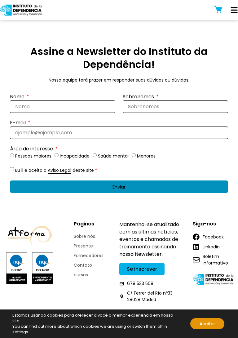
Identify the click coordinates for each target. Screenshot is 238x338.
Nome (18, 97)
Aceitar (207, 324)
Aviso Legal (59, 170)
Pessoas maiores (33, 156)
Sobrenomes (139, 97)
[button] (234, 10)
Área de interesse (32, 149)
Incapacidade (75, 156)
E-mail (18, 123)
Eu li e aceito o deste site (56, 170)
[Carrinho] (218, 9)
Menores (146, 156)
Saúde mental (113, 156)
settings (20, 332)
